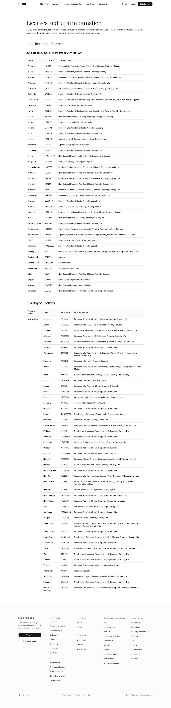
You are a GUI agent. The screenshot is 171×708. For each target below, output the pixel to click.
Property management (140, 632)
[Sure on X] (23, 695)
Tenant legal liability (112, 636)
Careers (80, 645)
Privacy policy (67, 695)
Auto (105, 623)
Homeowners (109, 627)
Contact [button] (29, 635)
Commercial (108, 641)
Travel (133, 641)
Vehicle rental (109, 659)
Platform (44, 4)
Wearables (135, 659)
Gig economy (136, 650)
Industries (90, 4)
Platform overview (57, 626)
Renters (107, 632)
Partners (55, 4)
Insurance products (72, 4)
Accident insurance (111, 663)
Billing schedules (56, 671)
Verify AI (53, 653)
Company (103, 4)
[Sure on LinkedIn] (27, 695)
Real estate (135, 627)
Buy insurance (29, 641)
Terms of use (80, 695)
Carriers (80, 627)
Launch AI (54, 649)
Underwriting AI (56, 631)
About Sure (81, 640)
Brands (79, 623)
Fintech (134, 645)
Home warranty (110, 654)
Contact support (129, 4)
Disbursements (56, 680)
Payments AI (55, 662)
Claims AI (53, 640)
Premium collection (57, 667)
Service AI (54, 644)
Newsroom (81, 649)
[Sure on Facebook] (19, 695)
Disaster (107, 650)
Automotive (135, 623)
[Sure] (22, 4)
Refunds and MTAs (57, 676)
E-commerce (136, 636)
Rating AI (53, 635)
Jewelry (107, 645)
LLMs (90, 695)
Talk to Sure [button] (145, 4)
